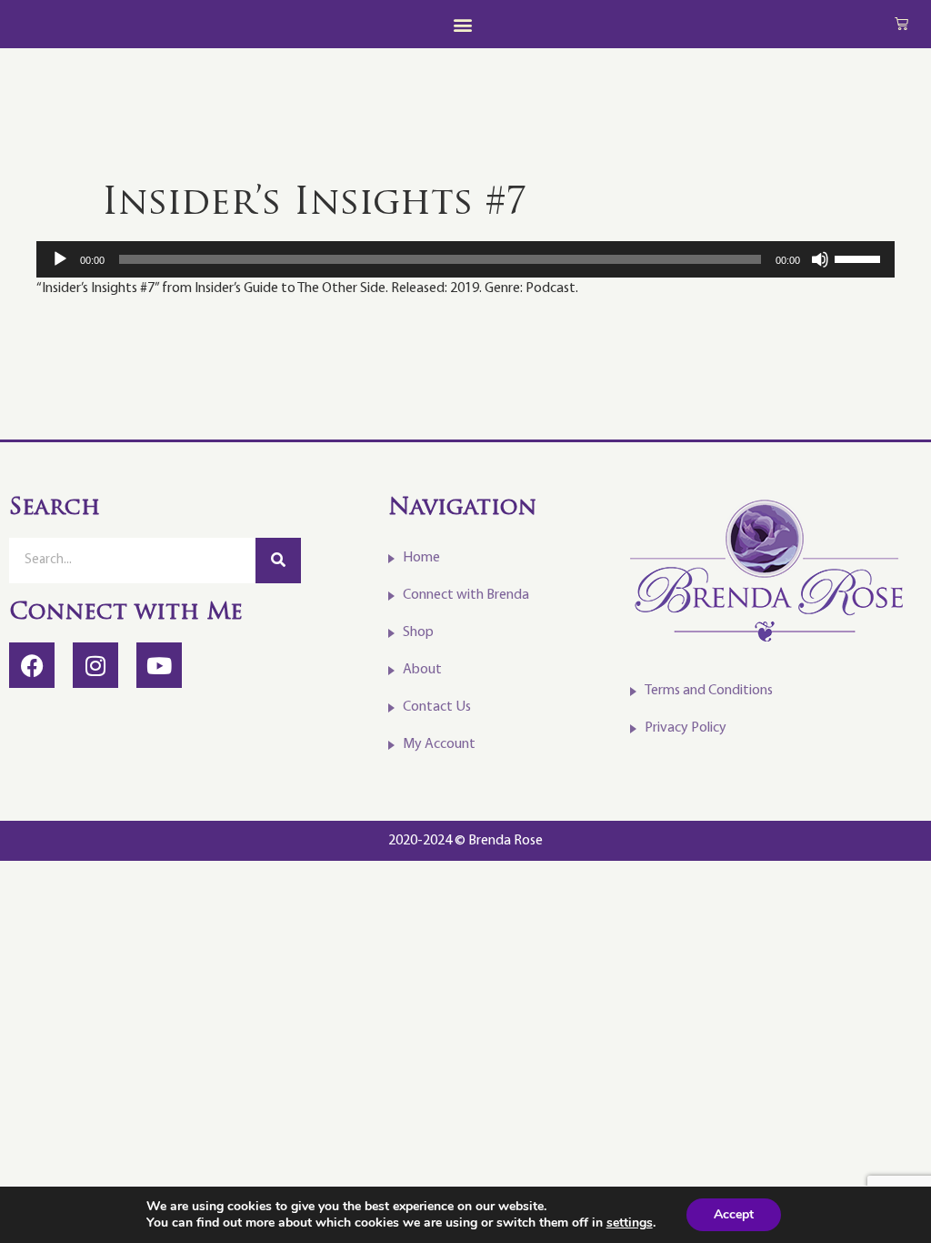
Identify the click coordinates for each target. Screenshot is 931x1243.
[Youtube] (159, 665)
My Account (439, 744)
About (422, 669)
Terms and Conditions (709, 690)
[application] (465, 259)
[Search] (278, 560)
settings (629, 1223)
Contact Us (437, 707)
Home (421, 558)
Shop (418, 632)
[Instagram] (95, 665)
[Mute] (820, 259)
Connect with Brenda (466, 595)
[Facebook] (32, 665)
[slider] (860, 257)
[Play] (60, 259)
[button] (462, 24)
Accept (734, 1214)
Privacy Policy (685, 728)
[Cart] (901, 23)
